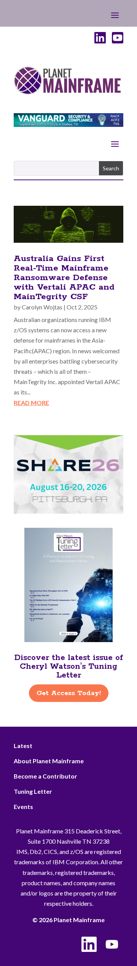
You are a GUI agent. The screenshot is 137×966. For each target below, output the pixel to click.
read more (31, 402)
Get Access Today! (69, 693)
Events (23, 806)
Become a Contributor (45, 776)
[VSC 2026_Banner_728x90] (68, 124)
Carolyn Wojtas (42, 307)
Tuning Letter (33, 791)
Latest (23, 745)
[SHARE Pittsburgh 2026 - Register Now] (68, 511)
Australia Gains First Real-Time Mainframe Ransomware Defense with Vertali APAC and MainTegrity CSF (64, 277)
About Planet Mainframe (49, 760)
